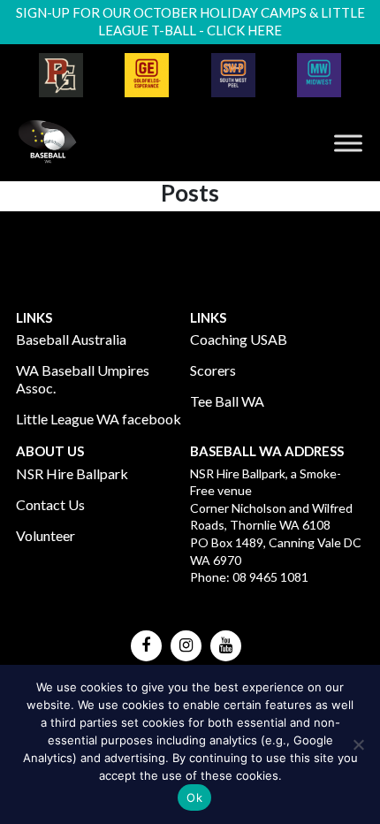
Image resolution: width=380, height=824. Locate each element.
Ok (194, 797)
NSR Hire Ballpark (72, 473)
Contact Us (50, 504)
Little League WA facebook (98, 418)
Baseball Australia (71, 339)
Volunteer (45, 535)
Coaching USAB (238, 339)
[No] (358, 744)
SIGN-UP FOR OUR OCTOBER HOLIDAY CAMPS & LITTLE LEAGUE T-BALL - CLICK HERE (190, 21)
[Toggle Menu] (348, 142)
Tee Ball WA (227, 401)
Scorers (213, 370)
